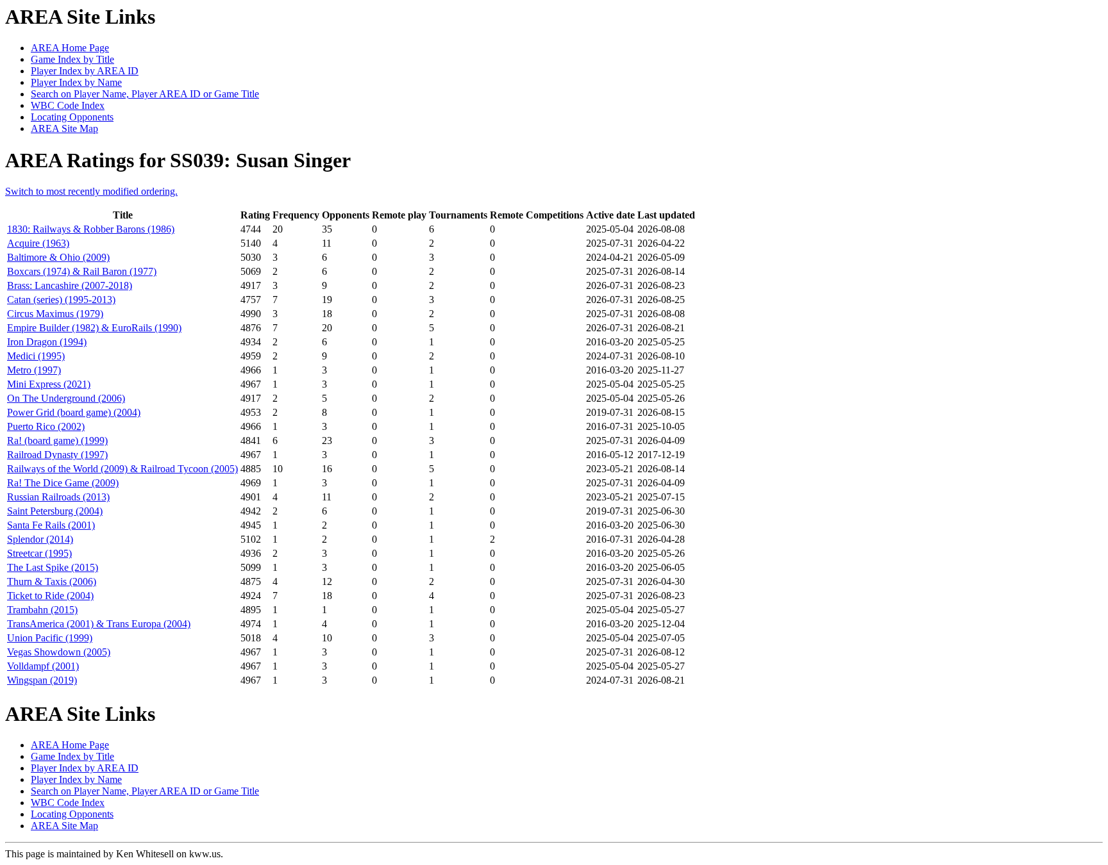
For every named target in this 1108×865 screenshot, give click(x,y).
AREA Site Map (64, 128)
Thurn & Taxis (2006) (51, 581)
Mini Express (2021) (48, 384)
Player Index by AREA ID (84, 70)
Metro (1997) (34, 370)
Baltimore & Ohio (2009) (58, 257)
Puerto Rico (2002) (46, 426)
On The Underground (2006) (66, 398)
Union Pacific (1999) (49, 637)
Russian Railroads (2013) (58, 496)
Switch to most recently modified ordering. (91, 191)
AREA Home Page (70, 47)
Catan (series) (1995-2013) (61, 299)
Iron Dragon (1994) (47, 341)
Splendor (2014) (40, 539)
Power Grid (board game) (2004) (73, 412)
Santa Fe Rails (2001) (51, 525)
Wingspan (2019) (42, 680)
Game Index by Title (72, 59)
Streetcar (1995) (39, 553)
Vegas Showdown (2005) (58, 652)
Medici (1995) (36, 355)
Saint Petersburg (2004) (55, 511)
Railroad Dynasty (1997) (57, 454)
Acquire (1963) (38, 243)
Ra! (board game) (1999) (57, 440)
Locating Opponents (72, 116)
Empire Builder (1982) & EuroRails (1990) (94, 327)
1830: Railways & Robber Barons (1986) (90, 229)
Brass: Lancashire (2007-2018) (69, 285)
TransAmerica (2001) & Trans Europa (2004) (98, 623)
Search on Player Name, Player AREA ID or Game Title (145, 93)
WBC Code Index (68, 105)
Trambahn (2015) (42, 609)
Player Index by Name (76, 82)
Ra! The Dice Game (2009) (63, 482)
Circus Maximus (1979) (55, 313)
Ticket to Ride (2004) (50, 595)
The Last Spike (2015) (52, 567)
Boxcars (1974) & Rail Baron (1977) (81, 271)
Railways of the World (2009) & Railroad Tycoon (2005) (122, 468)
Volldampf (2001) (43, 666)
